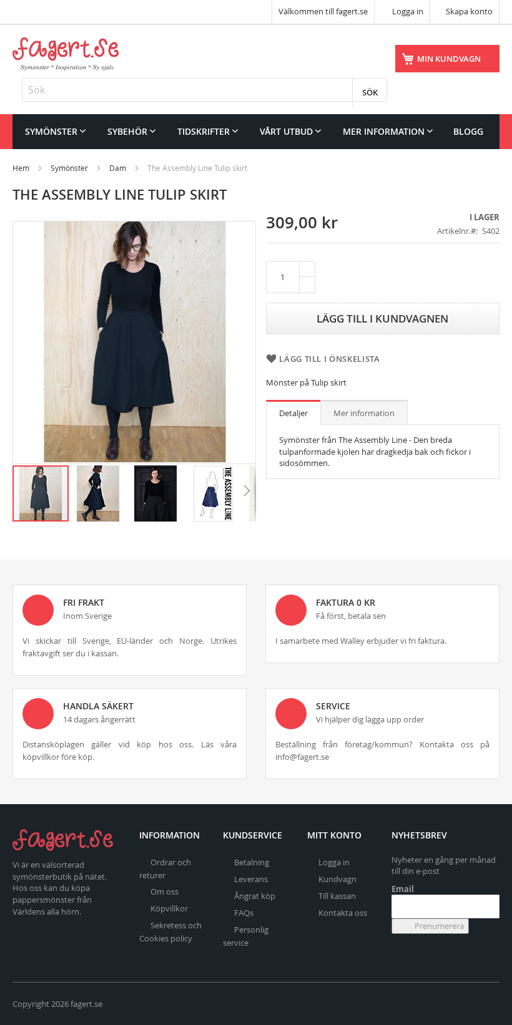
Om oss (164, 891)
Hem (20, 168)
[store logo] (65, 53)
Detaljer (293, 413)
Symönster (69, 168)
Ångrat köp (254, 895)
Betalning (251, 862)
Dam (117, 168)
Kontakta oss (342, 912)
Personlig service (245, 936)
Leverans (251, 879)
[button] (98, 493)
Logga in (406, 11)
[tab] (293, 412)
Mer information (364, 413)
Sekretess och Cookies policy (170, 932)
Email (402, 889)
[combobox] (204, 90)
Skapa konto (469, 11)
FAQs (244, 912)
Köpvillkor (169, 908)
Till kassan (337, 895)
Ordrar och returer (165, 869)
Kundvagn (337, 879)
